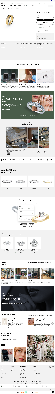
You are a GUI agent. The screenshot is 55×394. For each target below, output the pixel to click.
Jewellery (24, 5)
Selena (21, 188)
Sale (1, 370)
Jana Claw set (34, 188)
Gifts (29, 5)
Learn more (8, 153)
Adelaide (26, 383)
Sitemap (35, 389)
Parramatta (31, 383)
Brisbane (21, 383)
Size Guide (37, 17)
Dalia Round (7, 249)
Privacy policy (26, 389)
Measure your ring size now (6, 109)
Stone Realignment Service (23, 369)
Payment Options (35, 369)
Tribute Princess (20, 249)
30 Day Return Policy (23, 370)
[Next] (52, 323)
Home (1, 8)
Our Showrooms (13, 369)
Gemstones (19, 5)
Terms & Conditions (31, 389)
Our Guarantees (13, 370)
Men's (9, 8)
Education (33, 5)
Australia (15, 383)
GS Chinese (48, 0)
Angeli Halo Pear (34, 249)
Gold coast (35, 383)
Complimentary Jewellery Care (36, 373)
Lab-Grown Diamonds (3, 373)
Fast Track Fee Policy (23, 377)
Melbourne (18, 383)
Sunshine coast (39, 383)
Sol (7, 188)
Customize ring (45, 19)
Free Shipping (22, 374)
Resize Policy (22, 373)
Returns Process (35, 370)
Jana (48, 188)
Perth (23, 383)
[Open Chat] (53, 392)
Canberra (29, 383)
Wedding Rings (5, 8)
